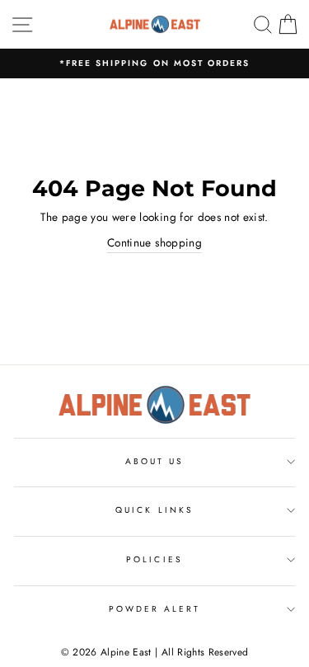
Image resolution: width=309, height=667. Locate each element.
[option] (154, 63)
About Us (154, 461)
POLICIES (154, 559)
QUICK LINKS (154, 510)
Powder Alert (155, 609)
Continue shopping (154, 242)
